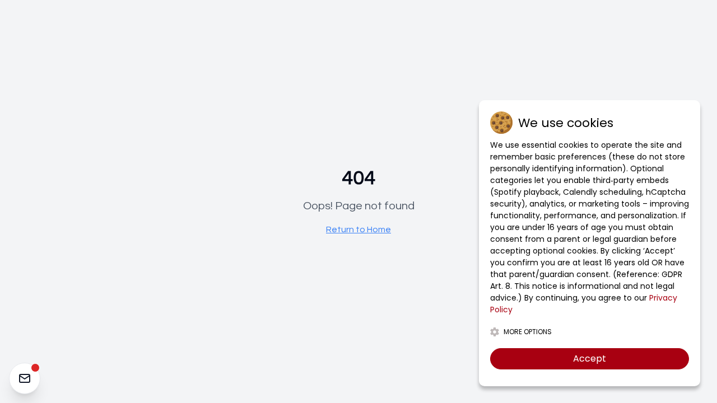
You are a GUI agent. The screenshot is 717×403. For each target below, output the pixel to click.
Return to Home (358, 229)
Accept (589, 358)
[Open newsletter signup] (24, 378)
